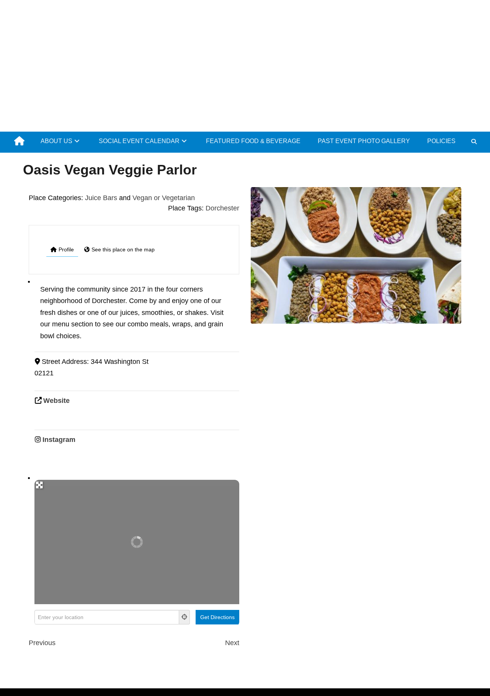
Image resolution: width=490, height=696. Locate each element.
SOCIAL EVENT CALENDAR (139, 141)
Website (56, 400)
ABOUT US (56, 141)
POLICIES (441, 141)
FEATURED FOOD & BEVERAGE (253, 141)
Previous (42, 643)
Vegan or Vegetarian (163, 198)
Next (232, 643)
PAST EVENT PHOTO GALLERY (364, 141)
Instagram (58, 439)
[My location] (184, 617)
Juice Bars (101, 198)
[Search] (474, 141)
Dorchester (222, 208)
